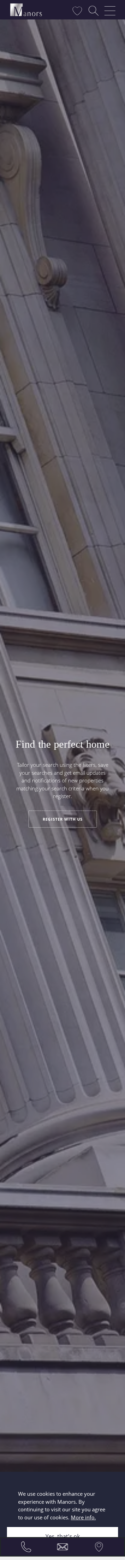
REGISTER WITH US (63, 819)
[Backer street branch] (99, 1547)
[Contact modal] (62, 1547)
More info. (83, 1517)
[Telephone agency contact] (26, 1547)
